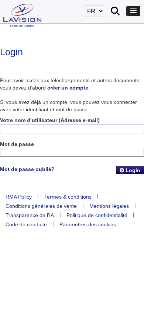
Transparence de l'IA (30, 215)
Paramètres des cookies (87, 224)
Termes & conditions (68, 197)
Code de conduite (26, 224)
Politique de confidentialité (96, 215)
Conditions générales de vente (41, 206)
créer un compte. (68, 88)
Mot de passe (17, 144)
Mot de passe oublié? (27, 169)
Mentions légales (109, 206)
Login (132, 170)
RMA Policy (19, 197)
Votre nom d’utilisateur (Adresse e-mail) (50, 120)
